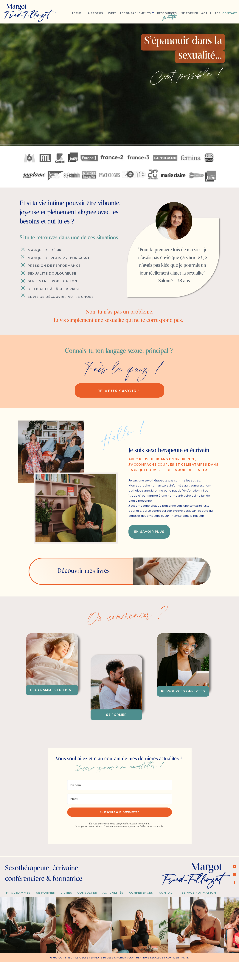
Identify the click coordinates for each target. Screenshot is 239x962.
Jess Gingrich (116, 957)
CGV (131, 957)
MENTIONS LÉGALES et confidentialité (162, 957)
